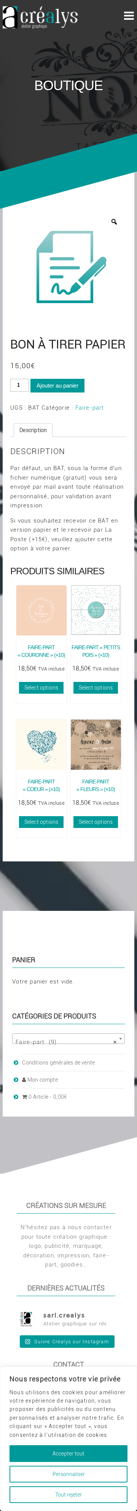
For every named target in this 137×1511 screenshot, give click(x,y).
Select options (41, 688)
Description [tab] (33, 430)
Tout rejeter (68, 1495)
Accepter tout (68, 1454)
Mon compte (39, 1080)
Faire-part (89, 407)
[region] (68, 1438)
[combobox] (68, 1038)
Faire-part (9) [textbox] (66, 1042)
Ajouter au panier (57, 385)
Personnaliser (69, 1474)
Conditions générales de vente (58, 1063)
